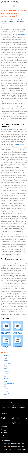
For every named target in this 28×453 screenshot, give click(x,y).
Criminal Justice (7, 363)
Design (5, 368)
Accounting (6, 355)
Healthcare (6, 380)
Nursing (5, 386)
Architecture (6, 357)
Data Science (7, 366)
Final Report (6, 378)
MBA (5, 384)
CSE (4, 365)
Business (6, 360)
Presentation (6, 389)
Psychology (6, 393)
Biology (5, 358)
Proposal (6, 391)
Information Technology (9, 383)
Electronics (6, 371)
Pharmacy (6, 388)
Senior (5, 394)
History (5, 381)
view (11, 129)
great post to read (20, 144)
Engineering (6, 373)
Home (2, 19)
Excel (5, 376)
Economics (6, 370)
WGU (5, 396)
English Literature (7, 375)
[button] (14, 6)
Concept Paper (7, 361)
